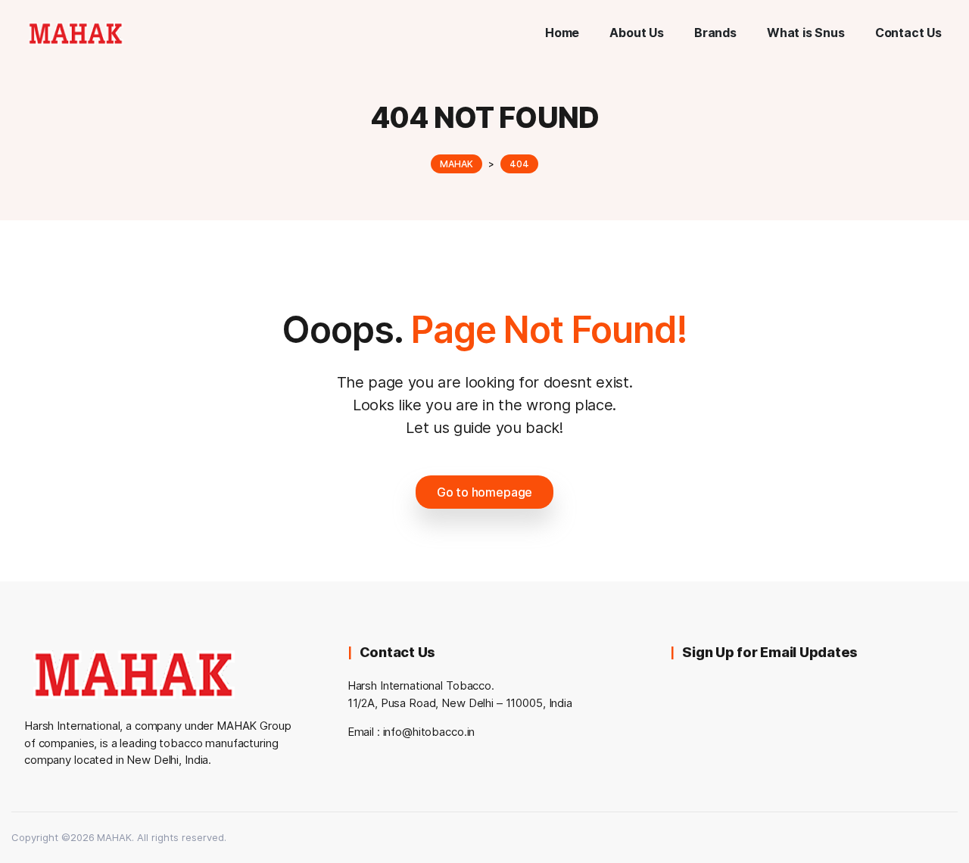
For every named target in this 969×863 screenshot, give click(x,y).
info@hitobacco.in (429, 731)
